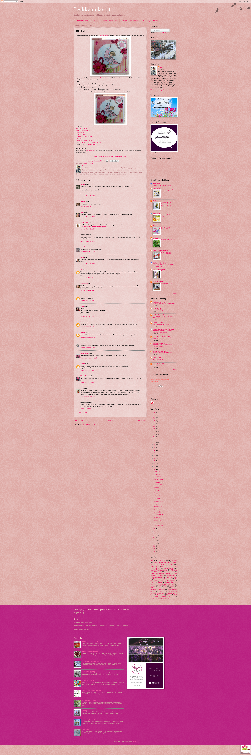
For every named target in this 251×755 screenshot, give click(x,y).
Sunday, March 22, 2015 (87, 278)
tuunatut (153, 586)
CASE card (164, 271)
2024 (154, 418)
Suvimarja (163, 596)
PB (152, 560)
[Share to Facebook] (116, 161)
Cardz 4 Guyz (157, 357)
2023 (154, 421)
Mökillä (153, 584)
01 (155, 531)
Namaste (156, 487)
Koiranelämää (157, 476)
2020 (154, 429)
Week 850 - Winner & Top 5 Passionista (163, 352)
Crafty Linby (156, 188)
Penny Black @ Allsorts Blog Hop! (91, 690)
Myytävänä (153, 598)
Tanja (82, 212)
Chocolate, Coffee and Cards (85, 136)
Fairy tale (79, 138)
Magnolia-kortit (168, 568)
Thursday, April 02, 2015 (87, 408)
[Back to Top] (245, 749)
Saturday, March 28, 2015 (87, 396)
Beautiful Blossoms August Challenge (166, 252)
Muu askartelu (169, 572)
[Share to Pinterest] (118, 161)
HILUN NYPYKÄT (158, 282)
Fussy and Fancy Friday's (84, 140)
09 (155, 453)
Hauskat (156, 568)
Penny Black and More (159, 364)
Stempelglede (170, 580)
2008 (154, 551)
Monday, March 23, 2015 (87, 300)
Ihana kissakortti (158, 479)
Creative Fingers (81, 134)
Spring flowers (158, 496)
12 (155, 444)
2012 (154, 540)
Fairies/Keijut (161, 591)
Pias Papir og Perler (159, 269)
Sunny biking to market (88, 720)
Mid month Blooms (157, 365)
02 (155, 529)
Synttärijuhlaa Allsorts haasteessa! (91, 661)
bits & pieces (156, 183)
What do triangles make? (167, 190)
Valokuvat (174, 570)
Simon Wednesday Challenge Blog (163, 329)
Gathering (84, 710)
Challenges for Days (159, 302)
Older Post (142, 420)
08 (155, 455)
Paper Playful (157, 308)
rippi (162, 580)
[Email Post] (107, 161)
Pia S (82, 257)
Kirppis (156, 596)
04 (155, 466)
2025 (154, 415)
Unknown (83, 322)
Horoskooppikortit (165, 598)
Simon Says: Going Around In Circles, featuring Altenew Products (162, 331)
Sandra (82, 363)
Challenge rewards (150, 20)
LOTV (91, 163)
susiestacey (84, 283)
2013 (154, 538)
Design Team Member (130, 20)
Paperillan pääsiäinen (160, 485)
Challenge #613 (157, 338)
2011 (154, 543)
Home (110, 420)
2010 (154, 546)
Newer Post (78, 420)
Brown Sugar (80, 132)
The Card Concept (90, 144)
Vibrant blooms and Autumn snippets (166, 228)
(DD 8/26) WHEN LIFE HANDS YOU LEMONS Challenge (162, 345)
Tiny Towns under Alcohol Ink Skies (162, 185)
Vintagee (156, 493)
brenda (82, 184)
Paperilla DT (171, 593)
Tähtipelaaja (157, 509)
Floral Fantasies (157, 226)
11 (155, 447)
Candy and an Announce (88, 671)
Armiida (82, 247)
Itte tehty (155, 238)
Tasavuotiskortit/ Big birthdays (162, 579)
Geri (81, 388)
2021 (154, 426)
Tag (165, 586)
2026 (154, 412)
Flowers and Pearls (159, 501)
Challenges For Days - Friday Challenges (164, 303)
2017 (154, 437)
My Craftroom (160, 595)
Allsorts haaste (103, 35)
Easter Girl (157, 471)
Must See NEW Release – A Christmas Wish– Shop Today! (163, 265)
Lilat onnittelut (158, 506)
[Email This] (110, 161)
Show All (175, 293)
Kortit (162, 560)
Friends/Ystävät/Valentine (159, 570)
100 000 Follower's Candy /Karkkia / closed (94, 642)
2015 (154, 442)
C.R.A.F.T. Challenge (159, 322)
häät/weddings (170, 575)
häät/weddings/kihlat (156, 577)
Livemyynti (165, 588)
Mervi (161, 67)
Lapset (152, 582)
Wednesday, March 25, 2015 (88, 358)
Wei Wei (82, 332)
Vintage (174, 560)
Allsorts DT (86, 163)
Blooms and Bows (159, 525)
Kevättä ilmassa (158, 514)
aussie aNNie (84, 222)
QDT (158, 598)
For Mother (157, 517)
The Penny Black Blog (159, 263)
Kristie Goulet (84, 353)
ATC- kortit (157, 572)
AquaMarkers (172, 596)
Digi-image (154, 566)
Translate (164, 32)
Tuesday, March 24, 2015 (87, 316)
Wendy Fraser (84, 376)
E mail (95, 20)
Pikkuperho (157, 474)
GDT (159, 586)
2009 (154, 549)
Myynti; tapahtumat (110, 20)
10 (155, 450)
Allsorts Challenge (105, 78)
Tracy (82, 306)
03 (155, 469)
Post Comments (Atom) (88, 424)
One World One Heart (88, 681)
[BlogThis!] (112, 161)
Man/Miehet (165, 566)
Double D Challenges (159, 343)
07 (155, 458)
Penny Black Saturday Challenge (161, 573)
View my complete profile (158, 90)
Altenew (172, 586)
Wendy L (83, 201)
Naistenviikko (157, 520)
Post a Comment (83, 412)
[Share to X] (114, 161)
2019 (154, 431)
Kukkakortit (160, 564)
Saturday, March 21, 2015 (87, 196)
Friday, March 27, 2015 (87, 370)
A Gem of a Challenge (83, 130)
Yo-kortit (160, 575)
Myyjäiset (162, 589)
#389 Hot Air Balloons (158, 359)
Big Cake (156, 490)
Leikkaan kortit (92, 9)
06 (155, 461)
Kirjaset (160, 582)
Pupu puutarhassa (159, 482)
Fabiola (82, 296)
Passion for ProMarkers (160, 351)
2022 (154, 423)
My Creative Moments (159, 201)
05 (155, 463)
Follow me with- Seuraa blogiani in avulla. (110, 156)
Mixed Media (170, 582)
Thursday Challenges (158, 310)
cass (81, 343)
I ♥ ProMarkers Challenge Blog (162, 337)
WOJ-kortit (154, 588)
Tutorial (153, 595)
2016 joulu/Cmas (172, 577)
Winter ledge (85, 729)
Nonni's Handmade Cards (160, 250)
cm (81, 269)
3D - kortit (168, 595)
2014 (154, 535)
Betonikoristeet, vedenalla (89, 700)
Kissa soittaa (157, 498)
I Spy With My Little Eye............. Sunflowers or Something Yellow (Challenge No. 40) (168, 205)
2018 (154, 434)
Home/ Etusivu (82, 20)
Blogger (134, 741)
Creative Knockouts (158, 315)
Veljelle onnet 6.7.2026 (167, 283)
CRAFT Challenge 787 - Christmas (162, 324)
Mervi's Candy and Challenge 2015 (91, 651)
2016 (154, 439)
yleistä (175, 566)
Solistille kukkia (158, 523)
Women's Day (157, 512)
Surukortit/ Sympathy (166, 584)
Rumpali (156, 504)
